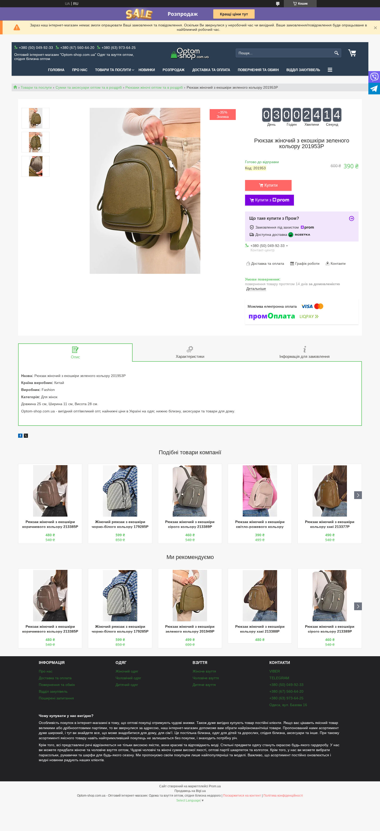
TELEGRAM (279, 678)
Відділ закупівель (303, 70)
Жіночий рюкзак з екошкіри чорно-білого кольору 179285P (120, 524)
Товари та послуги (113, 70)
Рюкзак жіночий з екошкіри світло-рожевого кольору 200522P (260, 525)
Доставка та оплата (211, 70)
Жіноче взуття (204, 671)
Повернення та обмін (258, 70)
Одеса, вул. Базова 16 (288, 705)
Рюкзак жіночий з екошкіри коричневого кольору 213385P (50, 524)
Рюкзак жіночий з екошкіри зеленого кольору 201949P (190, 628)
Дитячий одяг (127, 685)
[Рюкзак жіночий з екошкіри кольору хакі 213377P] (329, 491)
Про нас (79, 70)
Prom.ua (215, 786)
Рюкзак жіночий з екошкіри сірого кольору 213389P (190, 524)
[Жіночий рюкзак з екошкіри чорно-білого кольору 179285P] (119, 491)
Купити (271, 185)
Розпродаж (174, 70)
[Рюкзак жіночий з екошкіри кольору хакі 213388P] (259, 596)
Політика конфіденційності (283, 795)
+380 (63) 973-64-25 (286, 698)
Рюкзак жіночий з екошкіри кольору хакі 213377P (329, 524)
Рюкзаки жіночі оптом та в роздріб (154, 87)
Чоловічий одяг (128, 678)
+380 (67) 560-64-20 (286, 691)
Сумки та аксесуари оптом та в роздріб (89, 87)
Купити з (263, 200)
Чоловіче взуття (206, 678)
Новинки (147, 70)
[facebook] (20, 436)
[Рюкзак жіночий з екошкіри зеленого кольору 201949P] (190, 596)
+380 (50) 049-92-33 (286, 685)
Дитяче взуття (204, 685)
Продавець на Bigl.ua (190, 791)
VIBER (274, 671)
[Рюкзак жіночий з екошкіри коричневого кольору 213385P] (50, 491)
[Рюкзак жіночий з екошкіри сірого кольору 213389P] (190, 491)
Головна (56, 70)
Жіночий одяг (127, 671)
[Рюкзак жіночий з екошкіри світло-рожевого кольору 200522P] (259, 491)
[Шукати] (337, 53)
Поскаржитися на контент (242, 795)
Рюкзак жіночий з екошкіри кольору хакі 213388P (260, 628)
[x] (26, 436)
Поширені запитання (56, 698)
